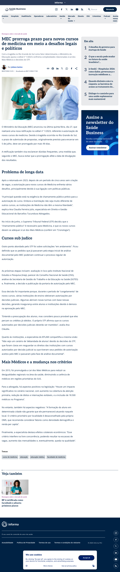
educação (24, 457)
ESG (88, 16)
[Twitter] (66, 9)
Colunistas (96, 16)
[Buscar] (89, 9)
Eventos (5, 16)
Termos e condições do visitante (67, 543)
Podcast (107, 16)
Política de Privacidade (26, 543)
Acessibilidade (7, 543)
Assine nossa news (115, 18)
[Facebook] (61, 9)
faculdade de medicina (56, 457)
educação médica (37, 457)
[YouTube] (77, 9)
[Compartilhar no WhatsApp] (66, 68)
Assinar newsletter (98, 147)
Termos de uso (45, 543)
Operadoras (38, 16)
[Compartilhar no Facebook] (71, 68)
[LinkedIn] (71, 9)
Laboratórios (51, 16)
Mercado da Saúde (71, 18)
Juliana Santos (16, 67)
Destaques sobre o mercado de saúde (14, 34)
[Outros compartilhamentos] (76, 68)
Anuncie (110, 9)
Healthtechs (26, 16)
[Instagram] (56, 9)
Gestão (62, 16)
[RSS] (82, 9)
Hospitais (15, 16)
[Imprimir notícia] (52, 68)
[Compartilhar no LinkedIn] (57, 68)
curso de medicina (10, 457)
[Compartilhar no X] (62, 68)
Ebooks (81, 16)
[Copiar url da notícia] (48, 68)
